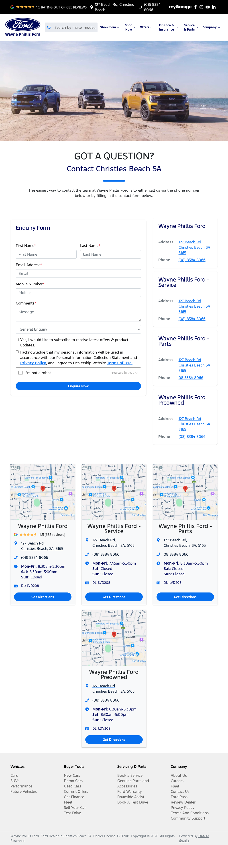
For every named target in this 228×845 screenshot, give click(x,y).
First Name (26, 245)
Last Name (90, 245)
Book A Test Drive (132, 802)
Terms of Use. (119, 362)
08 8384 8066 (191, 377)
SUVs (14, 780)
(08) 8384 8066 (192, 259)
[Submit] (50, 27)
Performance (21, 786)
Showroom (108, 27)
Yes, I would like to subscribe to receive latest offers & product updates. (74, 342)
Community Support (188, 818)
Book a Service (129, 775)
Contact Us (180, 791)
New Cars (72, 775)
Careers (177, 780)
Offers (144, 27)
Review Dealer (183, 802)
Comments (26, 303)
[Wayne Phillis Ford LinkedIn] (215, 7)
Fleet (68, 802)
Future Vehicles (23, 791)
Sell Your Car (75, 807)
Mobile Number (30, 284)
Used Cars (72, 786)
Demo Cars (73, 780)
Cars (14, 775)
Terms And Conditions (190, 812)
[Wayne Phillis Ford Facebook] (196, 7)
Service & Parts (189, 27)
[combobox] (71, 27)
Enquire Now (78, 386)
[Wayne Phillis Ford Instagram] (202, 7)
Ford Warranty (129, 791)
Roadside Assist (130, 796)
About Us (179, 775)
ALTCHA (133, 373)
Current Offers (76, 791)
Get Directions (42, 597)
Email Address (29, 264)
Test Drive (72, 812)
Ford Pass (179, 796)
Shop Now (128, 27)
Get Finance (74, 796)
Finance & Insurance (166, 27)
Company (210, 27)
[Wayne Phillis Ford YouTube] (209, 7)
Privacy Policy (33, 362)
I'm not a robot (38, 372)
